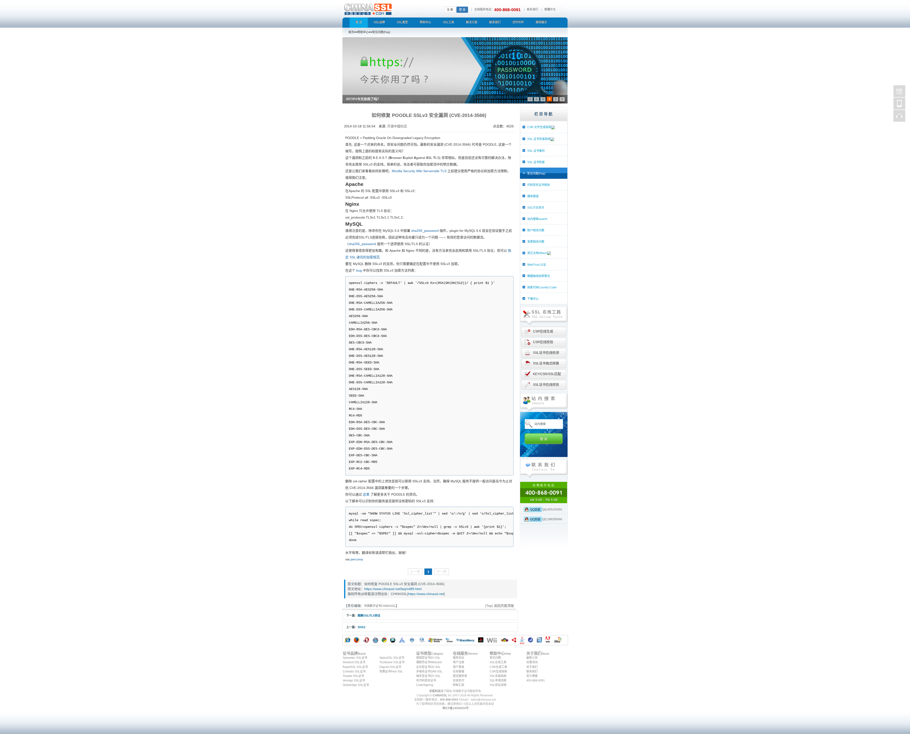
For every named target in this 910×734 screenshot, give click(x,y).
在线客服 (458, 671)
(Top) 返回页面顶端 (499, 606)
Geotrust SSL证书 (354, 662)
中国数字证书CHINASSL (386, 8)
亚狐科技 (435, 691)
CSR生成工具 (498, 667)
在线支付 (458, 680)
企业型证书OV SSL (428, 667)
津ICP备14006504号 (455, 708)
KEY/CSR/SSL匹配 (547, 374)
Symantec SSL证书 (355, 657)
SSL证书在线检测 (546, 352)
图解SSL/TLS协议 (369, 615)
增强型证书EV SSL (428, 657)
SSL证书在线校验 (546, 384)
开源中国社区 (397, 126)
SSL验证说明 (498, 685)
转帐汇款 (458, 685)
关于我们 (532, 667)
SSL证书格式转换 (546, 363)
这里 (366, 494)
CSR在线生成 (543, 331)
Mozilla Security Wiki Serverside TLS (419, 171)
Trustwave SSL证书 (392, 662)
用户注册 (458, 662)
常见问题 (495, 657)
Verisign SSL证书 (354, 680)
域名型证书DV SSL (428, 676)
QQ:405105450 (552, 509)
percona (356, 559)
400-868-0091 (535, 680)
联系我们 (532, 9)
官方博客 (532, 676)
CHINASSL (440, 695)
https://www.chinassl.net (426, 594)
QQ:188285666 (552, 519)
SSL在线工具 (498, 662)
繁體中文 (550, 9)
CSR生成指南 (498, 671)
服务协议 (458, 657)
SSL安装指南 (498, 676)
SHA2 (361, 627)
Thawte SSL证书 (353, 676)
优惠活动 (532, 662)
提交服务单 (460, 676)
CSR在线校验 (543, 342)
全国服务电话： (484, 9)
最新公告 (532, 657)
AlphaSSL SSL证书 (391, 657)
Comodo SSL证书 (354, 671)
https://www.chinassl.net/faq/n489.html (393, 589)
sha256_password (425, 231)
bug (359, 270)
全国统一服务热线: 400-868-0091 (543, 492)
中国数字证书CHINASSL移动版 (899, 103)
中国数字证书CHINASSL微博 (899, 91)
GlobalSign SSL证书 (356, 685)
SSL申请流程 (498, 680)
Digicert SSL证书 (390, 667)
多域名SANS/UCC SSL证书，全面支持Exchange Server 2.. (388, 99)
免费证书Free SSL (391, 671)
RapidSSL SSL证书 (355, 667)
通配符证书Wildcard (429, 662)
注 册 (450, 9)
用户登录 (458, 667)
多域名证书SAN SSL (429, 671)
